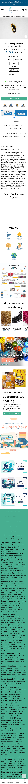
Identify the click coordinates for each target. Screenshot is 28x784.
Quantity (14, 75)
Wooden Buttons (7, 696)
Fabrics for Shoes (7, 640)
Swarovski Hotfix (15, 722)
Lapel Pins (13, 703)
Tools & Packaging (19, 753)
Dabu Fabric (17, 595)
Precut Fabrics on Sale (9, 662)
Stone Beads (17, 683)
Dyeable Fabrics (14, 655)
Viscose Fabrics (20, 558)
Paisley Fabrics (18, 605)
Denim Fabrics (6, 579)
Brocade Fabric (16, 592)
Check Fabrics (18, 603)
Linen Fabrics (18, 560)
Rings (22, 720)
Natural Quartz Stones (9, 740)
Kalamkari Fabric (13, 586)
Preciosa (4, 722)
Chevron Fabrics (7, 608)
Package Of (14, 56)
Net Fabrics (19, 571)
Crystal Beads (12, 668)
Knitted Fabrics (6, 660)
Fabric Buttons (13, 698)
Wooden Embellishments (10, 724)
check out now (11, 413)
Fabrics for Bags (18, 638)
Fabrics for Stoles (15, 642)
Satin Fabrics (15, 564)
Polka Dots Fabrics (9, 601)
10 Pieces (18, 59)
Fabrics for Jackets (8, 636)
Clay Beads (11, 675)
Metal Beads (17, 677)
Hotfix (12, 718)
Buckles (11, 701)
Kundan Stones (12, 750)
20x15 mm (14, 70)
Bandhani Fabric (13, 590)
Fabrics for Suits (13, 649)
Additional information (14, 136)
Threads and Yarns (8, 763)
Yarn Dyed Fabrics (14, 657)
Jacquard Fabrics (14, 566)
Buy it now (14, 98)
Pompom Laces (7, 774)
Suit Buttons (21, 690)
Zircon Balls (12, 744)
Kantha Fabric (6, 595)
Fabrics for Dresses (8, 623)
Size (14, 67)
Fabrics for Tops (13, 618)
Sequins (4, 707)
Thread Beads (6, 683)
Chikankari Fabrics (8, 588)
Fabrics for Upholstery (17, 625)
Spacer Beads (12, 748)
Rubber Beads (6, 677)
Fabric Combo (19, 660)
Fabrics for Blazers (17, 634)
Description (14, 122)
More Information (13, 516)
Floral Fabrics (21, 599)
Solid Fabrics (7, 603)
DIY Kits (5, 755)
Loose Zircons (6, 720)
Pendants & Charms (14, 742)
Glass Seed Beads (14, 666)
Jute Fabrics (18, 577)
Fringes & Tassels (16, 761)
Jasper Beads (6, 737)
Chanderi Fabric (7, 584)
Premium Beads (7, 551)
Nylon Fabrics (6, 573)
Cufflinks (18, 701)
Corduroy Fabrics (19, 575)
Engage (13, 526)
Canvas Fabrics (7, 577)
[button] (13, 117)
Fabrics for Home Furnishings (12, 627)
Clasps (3, 744)
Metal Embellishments (9, 711)
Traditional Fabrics (8, 614)
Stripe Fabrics (6, 605)
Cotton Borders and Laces (16, 770)
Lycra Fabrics (17, 573)
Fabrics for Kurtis (17, 621)
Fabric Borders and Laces (11, 772)
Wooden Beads (18, 679)
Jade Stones (12, 731)
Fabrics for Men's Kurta (9, 644)
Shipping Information (14, 125)
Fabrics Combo (16, 543)
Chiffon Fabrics (17, 562)
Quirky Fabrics (13, 612)
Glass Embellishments (10, 709)
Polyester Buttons (15, 694)
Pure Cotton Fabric (8, 545)
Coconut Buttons (8, 692)
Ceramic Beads (7, 681)
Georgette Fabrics (15, 556)
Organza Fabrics (7, 558)
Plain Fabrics (21, 601)
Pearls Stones (18, 737)
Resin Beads (17, 672)
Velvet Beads (19, 681)
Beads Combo (6, 686)
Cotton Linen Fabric (15, 547)
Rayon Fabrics (7, 560)
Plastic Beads (6, 672)
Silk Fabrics (5, 564)
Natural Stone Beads (15, 735)
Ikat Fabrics (20, 549)
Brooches (5, 703)
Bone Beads (21, 675)
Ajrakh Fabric (6, 597)
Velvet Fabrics (13, 569)
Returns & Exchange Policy (14, 129)
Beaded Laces (15, 776)
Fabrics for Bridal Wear (9, 629)
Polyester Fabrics (7, 571)
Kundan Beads (6, 679)
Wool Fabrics (6, 562)
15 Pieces (14, 63)
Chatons (16, 720)
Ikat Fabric (19, 582)
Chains (22, 709)
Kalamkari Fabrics (7, 549)
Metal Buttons (14, 688)
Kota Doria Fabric (18, 597)
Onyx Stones (14, 733)
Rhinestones (19, 718)
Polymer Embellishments (17, 707)
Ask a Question (14, 133)
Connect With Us (13, 521)
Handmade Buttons (8, 690)
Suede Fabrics (6, 575)
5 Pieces (9, 59)
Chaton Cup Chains (15, 714)
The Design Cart (13, 511)
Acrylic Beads (20, 670)
